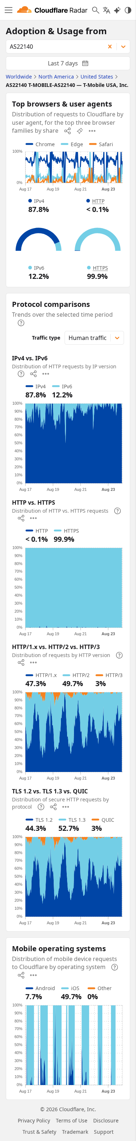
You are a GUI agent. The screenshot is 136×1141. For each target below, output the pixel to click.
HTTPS (100, 267)
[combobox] (53, 46)
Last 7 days (74, 64)
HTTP (98, 200)
